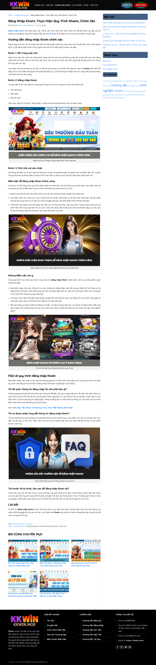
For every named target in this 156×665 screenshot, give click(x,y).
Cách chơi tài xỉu (139, 81)
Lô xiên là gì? (134, 91)
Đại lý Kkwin (121, 97)
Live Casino (77, 5)
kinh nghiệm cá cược (134, 86)
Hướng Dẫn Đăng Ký (92, 620)
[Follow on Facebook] (117, 647)
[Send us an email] (130, 647)
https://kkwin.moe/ (135, 640)
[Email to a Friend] (40, 26)
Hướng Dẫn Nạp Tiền (92, 634)
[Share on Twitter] (38, 26)
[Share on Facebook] (35, 26)
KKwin (11, 631)
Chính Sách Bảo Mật (56, 630)
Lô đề (86, 5)
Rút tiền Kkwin (119, 95)
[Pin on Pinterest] (42, 26)
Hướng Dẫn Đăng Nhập (93, 625)
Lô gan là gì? (127, 91)
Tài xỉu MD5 (127, 95)
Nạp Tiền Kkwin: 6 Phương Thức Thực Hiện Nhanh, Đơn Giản (45, 407)
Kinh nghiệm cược (110, 69)
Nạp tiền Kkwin (110, 95)
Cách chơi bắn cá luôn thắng (111, 81)
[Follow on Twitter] (126, 647)
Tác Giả (50, 620)
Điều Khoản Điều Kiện (56, 639)
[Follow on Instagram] (121, 647)
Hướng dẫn (28, 524)
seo (32, 25)
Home (10, 15)
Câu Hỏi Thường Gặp (56, 634)
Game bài (49, 5)
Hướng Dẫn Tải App (91, 639)
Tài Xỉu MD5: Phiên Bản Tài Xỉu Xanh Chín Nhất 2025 (124, 23)
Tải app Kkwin (135, 95)
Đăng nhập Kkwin (18, 524)
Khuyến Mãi (52, 625)
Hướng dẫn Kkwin (62, 5)
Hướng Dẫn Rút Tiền (92, 630)
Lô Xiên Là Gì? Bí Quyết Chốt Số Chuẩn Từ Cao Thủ (124, 41)
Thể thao (94, 5)
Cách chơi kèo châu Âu (126, 81)
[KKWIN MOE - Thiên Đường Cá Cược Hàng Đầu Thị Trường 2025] (19, 5)
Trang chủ (39, 5)
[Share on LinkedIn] (45, 26)
